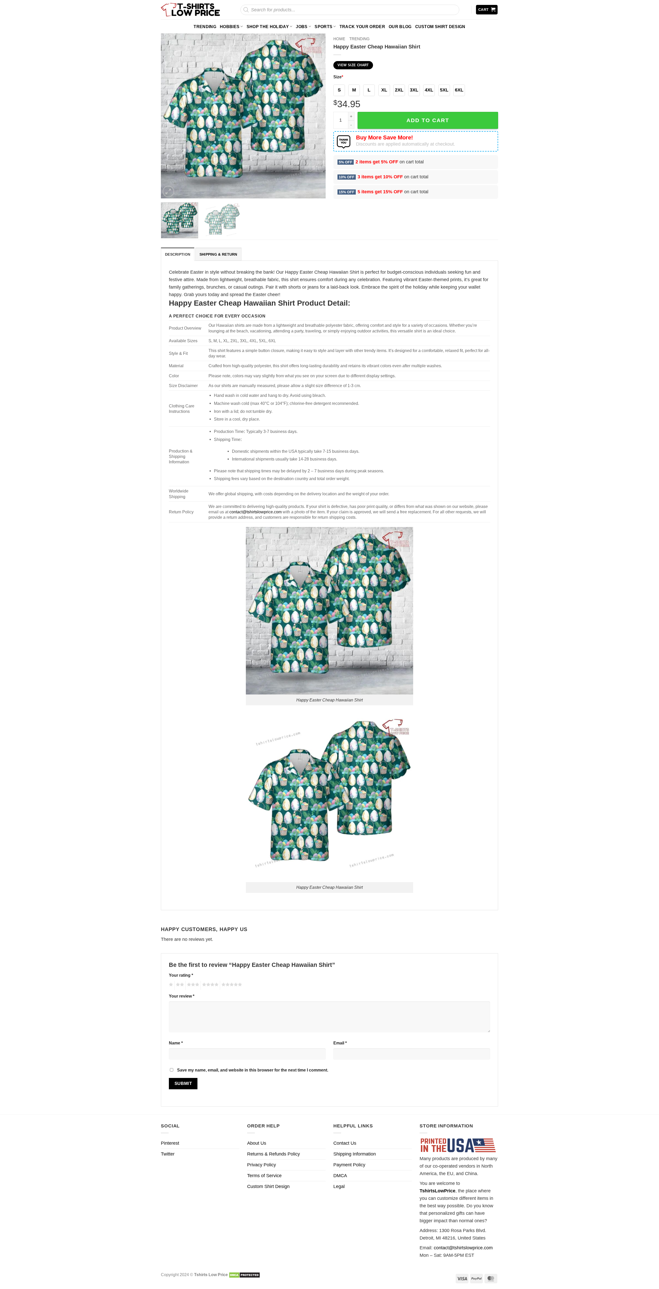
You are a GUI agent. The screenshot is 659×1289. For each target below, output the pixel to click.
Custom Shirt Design (440, 26)
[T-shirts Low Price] (191, 10)
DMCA (340, 1175)
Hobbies (229, 26)
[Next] (315, 115)
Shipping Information (354, 1154)
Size (338, 76)
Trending (205, 26)
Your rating (181, 975)
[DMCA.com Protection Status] (244, 1274)
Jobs (301, 26)
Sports (323, 26)
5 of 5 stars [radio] (231, 985)
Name (176, 1043)
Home (339, 39)
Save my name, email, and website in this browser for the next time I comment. (252, 1070)
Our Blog (400, 26)
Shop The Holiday (268, 26)
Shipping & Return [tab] (218, 254)
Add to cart (427, 120)
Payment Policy (349, 1164)
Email (340, 1043)
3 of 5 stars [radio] (192, 985)
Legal (339, 1186)
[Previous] (170, 115)
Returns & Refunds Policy (273, 1154)
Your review (181, 996)
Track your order (362, 26)
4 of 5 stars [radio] (210, 985)
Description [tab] (177, 254)
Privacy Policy (261, 1164)
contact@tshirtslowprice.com (255, 511)
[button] (487, 9)
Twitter (168, 1154)
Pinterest (170, 1143)
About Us (256, 1143)
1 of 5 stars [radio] (170, 985)
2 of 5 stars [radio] (179, 985)
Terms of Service (264, 1175)
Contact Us (344, 1143)
